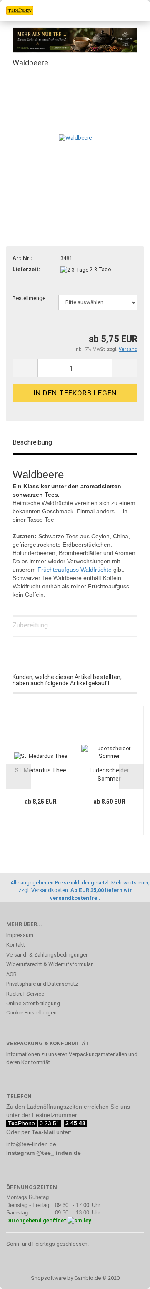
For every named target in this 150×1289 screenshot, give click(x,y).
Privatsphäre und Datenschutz (42, 984)
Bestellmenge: (28, 302)
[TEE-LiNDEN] (16, 10)
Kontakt (15, 945)
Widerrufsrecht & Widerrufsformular (49, 964)
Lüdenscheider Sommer (109, 774)
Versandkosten (49, 890)
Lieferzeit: (26, 269)
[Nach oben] (127, 1276)
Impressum (19, 935)
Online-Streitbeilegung (33, 1003)
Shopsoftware (48, 1278)
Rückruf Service (25, 994)
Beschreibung (32, 442)
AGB (11, 974)
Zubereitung (30, 625)
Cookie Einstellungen (31, 1012)
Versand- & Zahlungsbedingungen (47, 955)
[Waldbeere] (75, 138)
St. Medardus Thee (40, 770)
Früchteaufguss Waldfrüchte (75, 569)
